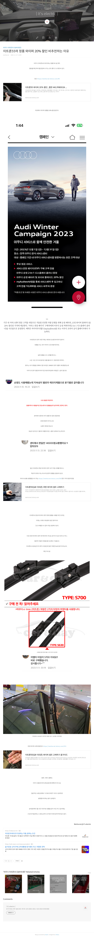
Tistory (57, 934)
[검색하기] (90, 3)
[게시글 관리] (11, 861)
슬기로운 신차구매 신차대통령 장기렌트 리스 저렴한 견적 (25, 847)
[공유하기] (9, 861)
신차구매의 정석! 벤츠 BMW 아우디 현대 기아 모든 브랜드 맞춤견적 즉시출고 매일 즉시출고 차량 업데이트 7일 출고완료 (41, 850)
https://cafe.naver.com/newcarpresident (17, 844)
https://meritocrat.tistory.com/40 (48, 79)
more (89, 872)
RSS (50, 37)
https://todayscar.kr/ (11, 831)
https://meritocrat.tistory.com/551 (54, 746)
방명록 (44, 37)
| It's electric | (47, 14)
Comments (8, 899)
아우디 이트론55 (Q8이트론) (12, 48)
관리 (56, 37)
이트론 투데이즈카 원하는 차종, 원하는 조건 (20, 834)
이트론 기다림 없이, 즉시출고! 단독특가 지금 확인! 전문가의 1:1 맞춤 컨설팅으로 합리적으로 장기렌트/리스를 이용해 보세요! (41, 837)
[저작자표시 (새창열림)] (22, 861)
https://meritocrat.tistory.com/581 (50, 478)
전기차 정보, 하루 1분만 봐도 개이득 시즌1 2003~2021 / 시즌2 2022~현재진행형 (27, 909)
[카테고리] (4, 3)
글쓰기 (37, 37)
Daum (46, 934)
